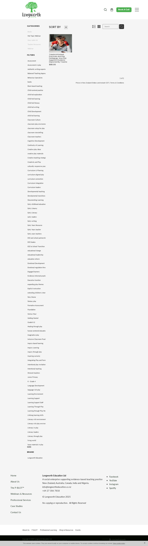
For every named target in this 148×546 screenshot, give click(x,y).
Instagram (114, 484)
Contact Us (16, 512)
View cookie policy (119, 543)
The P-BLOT (16, 487)
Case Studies (17, 505)
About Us (15, 481)
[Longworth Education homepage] (61, 10)
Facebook (113, 476)
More (29, 447)
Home (13, 475)
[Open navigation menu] (136, 9)
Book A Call (124, 9)
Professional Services (21, 499)
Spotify (112, 487)
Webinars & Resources (21, 493)
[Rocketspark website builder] (114, 539)
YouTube (113, 480)
